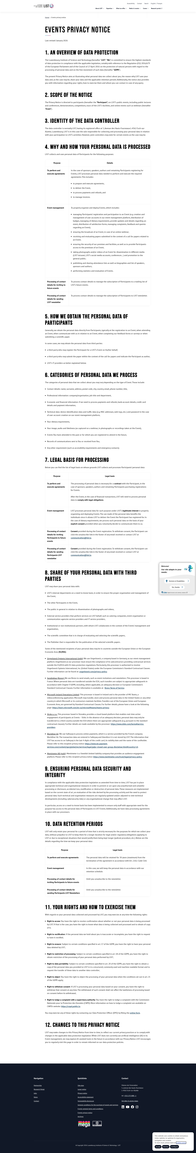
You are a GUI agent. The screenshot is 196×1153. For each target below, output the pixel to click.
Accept (158, 1147)
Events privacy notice (85, 1113)
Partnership (38, 1085)
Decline (165, 1147)
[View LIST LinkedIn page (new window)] (123, 1107)
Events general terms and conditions (90, 1109)
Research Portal (39, 1089)
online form (135, 1013)
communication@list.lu (81, 538)
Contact (139, 3)
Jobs (35, 1093)
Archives (81, 1117)
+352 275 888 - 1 (130, 1096)
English (153, 3)
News (36, 1097)
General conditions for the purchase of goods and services (98, 1105)
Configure (174, 1147)
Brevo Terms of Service (114, 688)
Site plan (81, 1085)
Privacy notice (82, 1093)
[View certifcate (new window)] (97, 1125)
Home (47, 17)
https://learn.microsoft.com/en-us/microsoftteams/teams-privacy (80, 707)
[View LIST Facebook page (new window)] (132, 1107)
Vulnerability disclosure (86, 1101)
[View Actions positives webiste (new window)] (84, 1127)
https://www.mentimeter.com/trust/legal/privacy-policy (117, 756)
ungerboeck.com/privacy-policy (93, 671)
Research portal (156, 8)
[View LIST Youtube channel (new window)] (127, 1107)
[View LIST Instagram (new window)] (137, 1107)
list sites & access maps (130, 1101)
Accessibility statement (85, 1097)
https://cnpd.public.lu (70, 1006)
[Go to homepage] (44, 6)
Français (159, 3)
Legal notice (82, 1089)
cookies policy (181, 1143)
